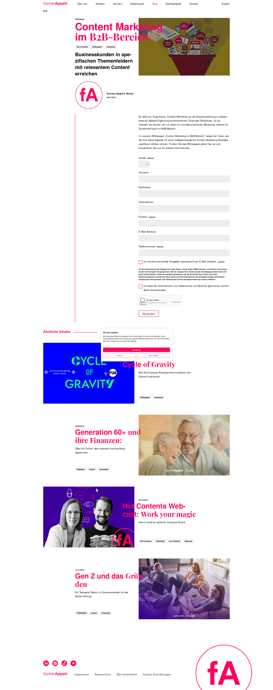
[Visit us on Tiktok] (64, 663)
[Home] (56, 3)
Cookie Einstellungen (157, 674)
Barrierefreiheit (127, 674)
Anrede (146, 158)
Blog (45, 11)
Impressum (82, 674)
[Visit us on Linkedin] (46, 663)
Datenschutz (103, 674)
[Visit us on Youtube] (73, 663)
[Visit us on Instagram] (55, 663)
